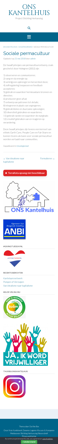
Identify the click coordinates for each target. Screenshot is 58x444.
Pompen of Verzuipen (13, 282)
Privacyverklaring (29, 436)
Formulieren (47, 158)
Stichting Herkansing (29, 433)
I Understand (29, 442)
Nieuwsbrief (43, 433)
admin (33, 58)
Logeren (33, 430)
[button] (29, 37)
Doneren (26, 430)
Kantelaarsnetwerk (12, 278)
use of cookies (47, 439)
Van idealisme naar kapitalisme (18, 285)
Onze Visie (8, 430)
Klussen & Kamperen (45, 430)
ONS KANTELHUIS (29, 10)
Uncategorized (23, 146)
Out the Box (34, 426)
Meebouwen (15, 433)
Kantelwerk (17, 430)
